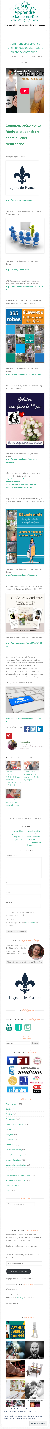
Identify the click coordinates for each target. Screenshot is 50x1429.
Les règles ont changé (14, 1154)
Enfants (8, 1129)
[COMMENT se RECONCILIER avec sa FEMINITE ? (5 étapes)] (31, 765)
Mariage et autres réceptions (16, 1165)
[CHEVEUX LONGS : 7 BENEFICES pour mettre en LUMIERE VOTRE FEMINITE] (13, 765)
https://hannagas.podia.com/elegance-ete (22, 574)
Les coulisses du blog (14, 1149)
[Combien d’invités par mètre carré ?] (15, 1350)
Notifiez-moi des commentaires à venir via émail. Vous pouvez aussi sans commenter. (24, 922)
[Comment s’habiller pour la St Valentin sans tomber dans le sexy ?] (13, 793)
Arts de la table (11, 1104)
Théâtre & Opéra (12, 1185)
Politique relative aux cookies (26, 1418)
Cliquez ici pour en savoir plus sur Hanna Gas (24, 962)
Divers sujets (35, 819)
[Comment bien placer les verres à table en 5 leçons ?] (15, 1389)
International (10, 1144)
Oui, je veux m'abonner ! (18, 1271)
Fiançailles (10, 1134)
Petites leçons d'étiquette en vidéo (18, 1175)
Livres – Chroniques (13, 1160)
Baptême (9, 1109)
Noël (7, 1170)
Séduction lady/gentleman (15, 1180)
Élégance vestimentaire (14, 1124)
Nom (8, 882)
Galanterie (9, 1139)
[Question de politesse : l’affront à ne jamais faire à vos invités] (15, 1370)
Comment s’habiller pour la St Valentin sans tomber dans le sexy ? (13, 803)
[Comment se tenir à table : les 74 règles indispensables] (34, 1370)
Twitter (33, 729)
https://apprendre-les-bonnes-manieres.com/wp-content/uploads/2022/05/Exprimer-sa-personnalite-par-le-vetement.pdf (21, 483)
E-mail (9, 892)
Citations (9, 1114)
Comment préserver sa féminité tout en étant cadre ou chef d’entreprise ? (25, 48)
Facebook (27, 729)
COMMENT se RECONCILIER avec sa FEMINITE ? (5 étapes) (31, 775)
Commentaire (11, 855)
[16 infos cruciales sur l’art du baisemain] (34, 1389)
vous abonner (30, 922)
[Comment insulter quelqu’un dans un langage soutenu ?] (34, 1350)
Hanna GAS (15, 57)
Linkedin (40, 729)
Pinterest (9, 736)
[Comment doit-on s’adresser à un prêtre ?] (15, 1330)
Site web (9, 902)
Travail (8, 1190)
